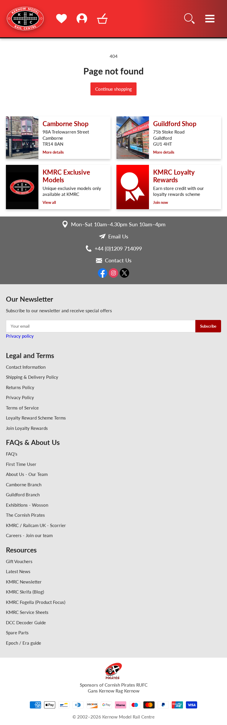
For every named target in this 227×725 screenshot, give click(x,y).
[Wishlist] (61, 18)
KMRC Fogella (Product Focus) (35, 602)
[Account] (82, 18)
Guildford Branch (23, 494)
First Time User (21, 464)
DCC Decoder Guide (26, 622)
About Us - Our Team (27, 474)
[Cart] (102, 18)
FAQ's (11, 453)
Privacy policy (20, 336)
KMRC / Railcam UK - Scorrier (36, 525)
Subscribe (208, 326)
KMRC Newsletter (24, 581)
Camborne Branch (23, 484)
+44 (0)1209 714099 (118, 248)
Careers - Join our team (29, 535)
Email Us (118, 236)
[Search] (189, 18)
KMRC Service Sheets (27, 612)
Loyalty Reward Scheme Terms (36, 417)
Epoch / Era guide (23, 643)
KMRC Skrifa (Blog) (25, 591)
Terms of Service (22, 407)
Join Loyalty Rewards (27, 428)
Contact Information (26, 367)
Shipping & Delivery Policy (32, 377)
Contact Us (118, 260)
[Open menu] (210, 18)
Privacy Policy (20, 397)
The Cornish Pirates (25, 515)
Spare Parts (17, 632)
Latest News (18, 571)
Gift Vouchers (19, 561)
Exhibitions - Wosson (27, 505)
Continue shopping (113, 89)
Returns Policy (20, 387)
